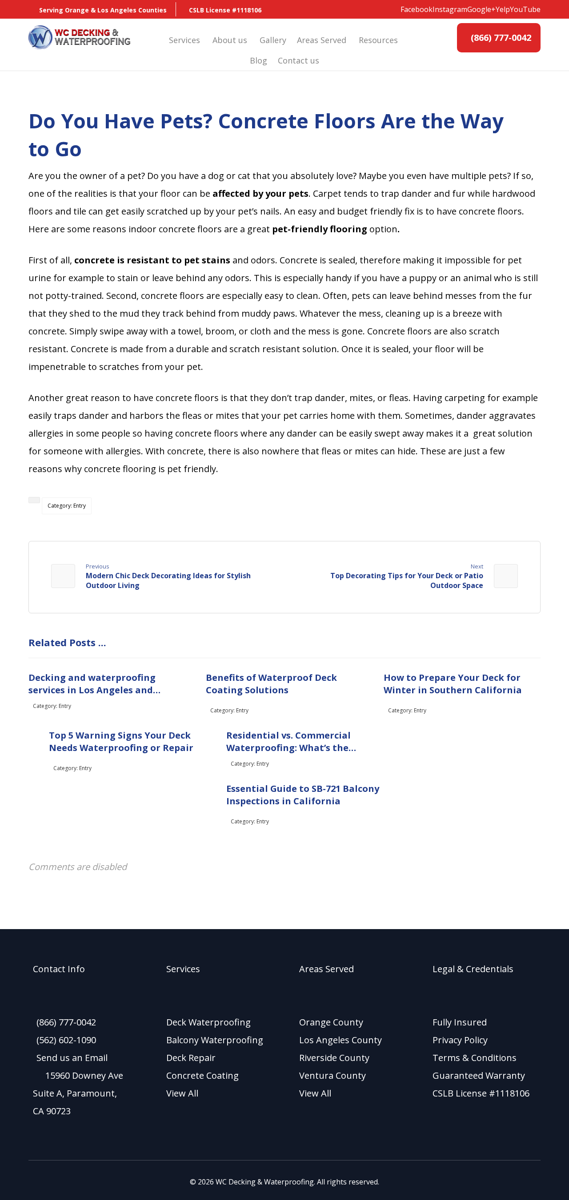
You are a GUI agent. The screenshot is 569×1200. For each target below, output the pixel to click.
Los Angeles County (340, 1040)
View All (182, 1093)
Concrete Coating (202, 1075)
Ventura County (332, 1075)
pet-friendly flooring (320, 229)
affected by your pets (260, 193)
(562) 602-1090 (66, 1040)
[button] (417, 9)
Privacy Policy (460, 1040)
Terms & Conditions (475, 1058)
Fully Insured (460, 1022)
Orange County (331, 1022)
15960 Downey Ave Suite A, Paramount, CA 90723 (78, 1093)
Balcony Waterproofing (214, 1040)
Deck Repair (191, 1058)
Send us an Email (72, 1058)
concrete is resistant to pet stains (152, 260)
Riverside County (334, 1058)
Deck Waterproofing (208, 1022)
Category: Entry (67, 505)
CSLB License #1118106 (481, 1093)
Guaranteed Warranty (479, 1075)
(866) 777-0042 (66, 1022)
